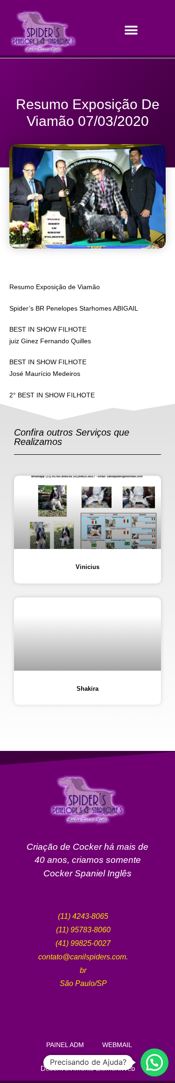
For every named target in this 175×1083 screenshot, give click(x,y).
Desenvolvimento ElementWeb (88, 1068)
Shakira (87, 688)
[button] (131, 30)
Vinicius (87, 566)
